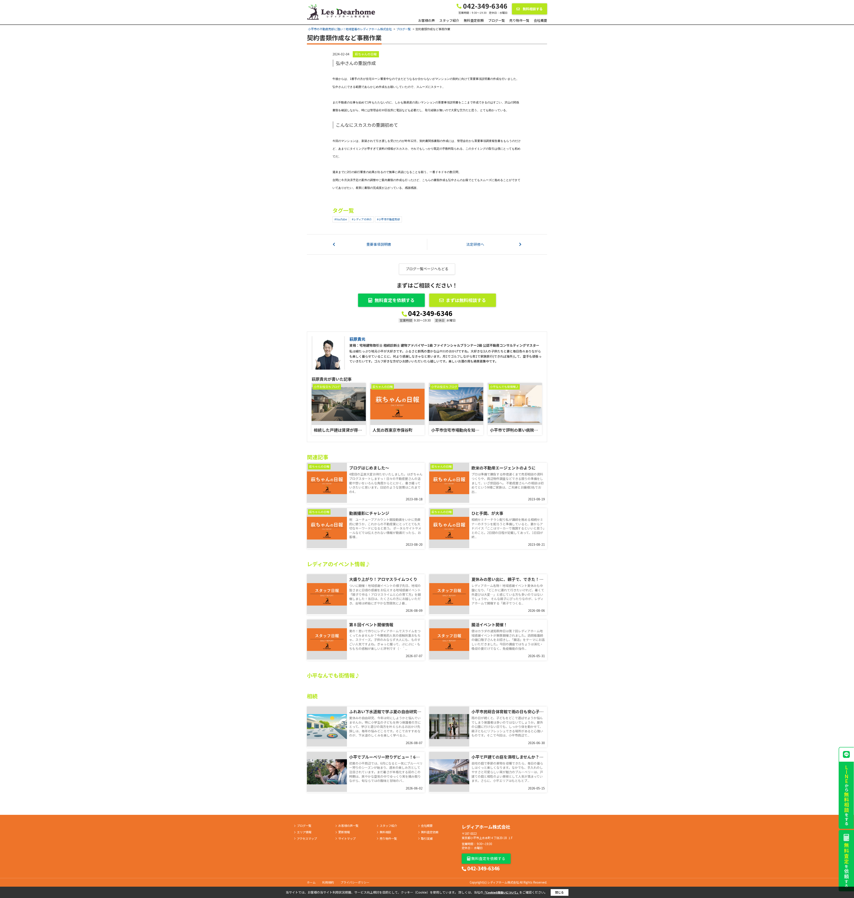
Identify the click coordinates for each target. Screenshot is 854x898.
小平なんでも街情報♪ (504, 387)
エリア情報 (304, 832)
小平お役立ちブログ (327, 387)
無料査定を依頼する (395, 300)
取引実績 (427, 839)
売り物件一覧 (519, 20)
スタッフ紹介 (449, 20)
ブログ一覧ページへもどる (427, 268)
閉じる (559, 892)
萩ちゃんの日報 (366, 54)
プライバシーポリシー (354, 882)
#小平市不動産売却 (388, 219)
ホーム (311, 882)
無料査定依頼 (474, 20)
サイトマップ (347, 839)
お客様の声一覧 (348, 826)
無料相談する (532, 8)
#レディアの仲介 (362, 219)
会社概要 (540, 20)
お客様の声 (426, 20)
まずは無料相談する (466, 300)
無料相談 (385, 832)
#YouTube (340, 219)
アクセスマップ (307, 839)
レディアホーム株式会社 (486, 827)
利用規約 (328, 882)
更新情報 (344, 832)
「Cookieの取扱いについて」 (501, 892)
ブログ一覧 (496, 20)
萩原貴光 (357, 339)
